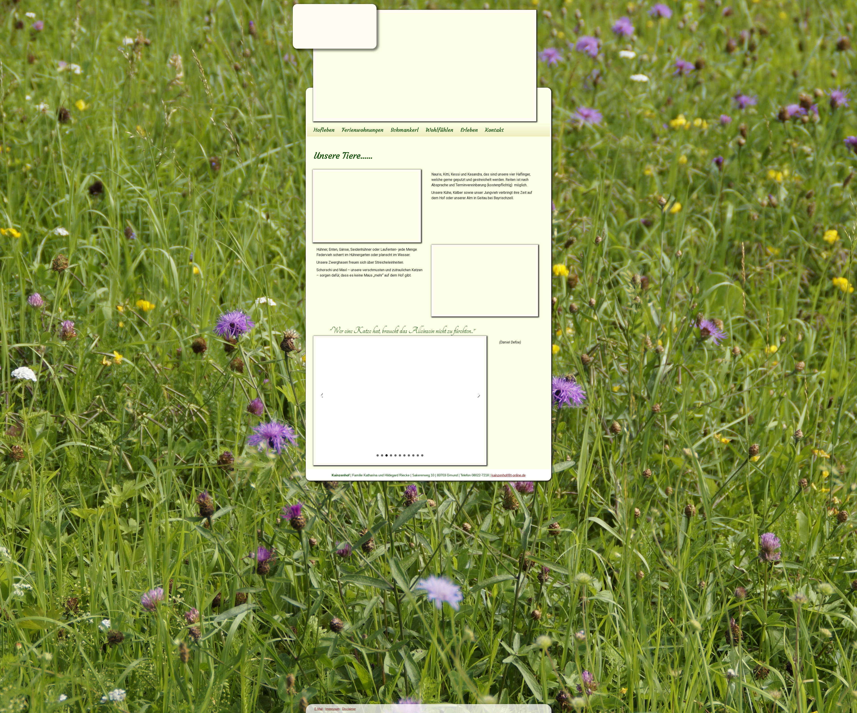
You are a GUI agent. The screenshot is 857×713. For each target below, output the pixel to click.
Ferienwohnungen (362, 130)
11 (422, 455)
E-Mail (318, 709)
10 (418, 455)
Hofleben (324, 130)
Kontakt (494, 130)
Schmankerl (404, 130)
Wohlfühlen (439, 130)
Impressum (332, 709)
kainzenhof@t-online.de (508, 475)
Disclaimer (349, 709)
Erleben (469, 130)
